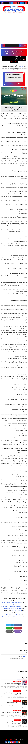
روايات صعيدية (22, 59)
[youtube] (16, 3)
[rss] (19, 742)
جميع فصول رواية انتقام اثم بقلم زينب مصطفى (12, 608)
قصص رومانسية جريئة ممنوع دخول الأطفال (13, 684)
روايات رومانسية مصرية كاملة (13, 58)
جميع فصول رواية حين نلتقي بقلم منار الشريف (11, 607)
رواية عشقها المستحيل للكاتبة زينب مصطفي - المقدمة (12, 703)
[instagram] (18, 3)
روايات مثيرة (16, 59)
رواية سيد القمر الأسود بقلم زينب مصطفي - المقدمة (13, 722)
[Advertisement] (14, 28)
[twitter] (12, 3)
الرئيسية (22, 46)
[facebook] (10, 3)
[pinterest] (14, 3)
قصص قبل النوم (11, 84)
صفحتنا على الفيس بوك (17, 611)
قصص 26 (21, 66)
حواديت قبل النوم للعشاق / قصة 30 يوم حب (11, 713)
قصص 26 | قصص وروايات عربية (9, 740)
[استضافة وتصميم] (22, 742)
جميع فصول (18, 602)
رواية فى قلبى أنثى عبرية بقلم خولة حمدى (12, 615)
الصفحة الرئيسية (21, 58)
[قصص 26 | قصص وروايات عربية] (14, 9)
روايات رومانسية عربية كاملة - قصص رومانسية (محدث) (12, 693)
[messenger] (21, 3)
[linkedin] (23, 3)
